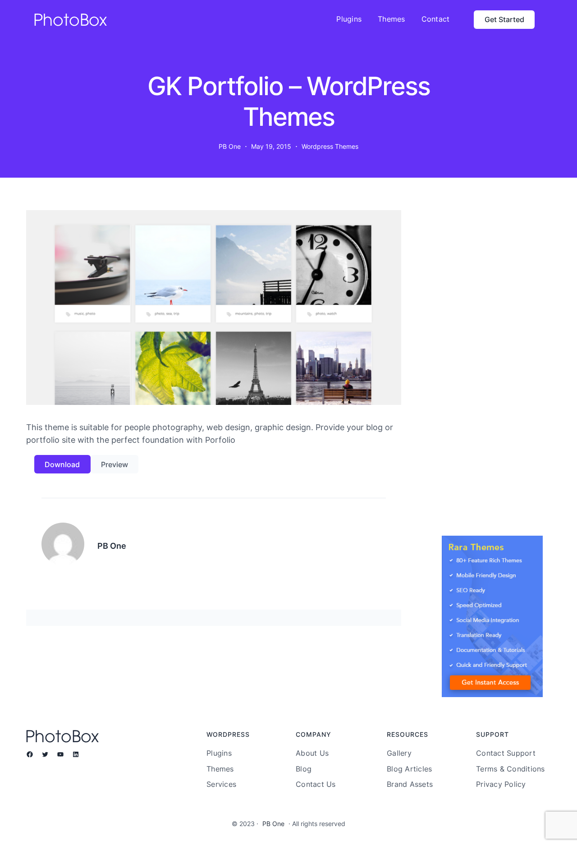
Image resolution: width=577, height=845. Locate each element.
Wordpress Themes (330, 146)
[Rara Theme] (492, 616)
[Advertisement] (492, 379)
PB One (273, 823)
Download (62, 464)
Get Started (504, 19)
